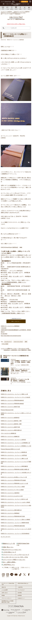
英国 (26, 341)
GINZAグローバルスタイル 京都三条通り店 (11, 510)
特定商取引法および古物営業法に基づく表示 (7, 601)
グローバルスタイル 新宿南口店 (8, 433)
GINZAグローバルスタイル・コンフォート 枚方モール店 (14, 499)
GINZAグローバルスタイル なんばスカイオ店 (12, 496)
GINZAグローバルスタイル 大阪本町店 (10, 492)
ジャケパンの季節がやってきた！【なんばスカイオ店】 (15, 348)
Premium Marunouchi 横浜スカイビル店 (10, 449)
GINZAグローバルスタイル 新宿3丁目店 (10, 406)
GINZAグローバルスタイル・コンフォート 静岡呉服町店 (14, 466)
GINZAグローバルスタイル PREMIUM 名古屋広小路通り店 (15, 469)
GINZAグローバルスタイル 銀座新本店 (10, 417)
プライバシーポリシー (6, 598)
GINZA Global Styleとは (23, 583)
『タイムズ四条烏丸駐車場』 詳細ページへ (13, 282)
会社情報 (20, 592)
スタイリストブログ (18, 341)
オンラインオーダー (5, 536)
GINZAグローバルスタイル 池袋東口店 (10, 436)
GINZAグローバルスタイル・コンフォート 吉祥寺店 (13, 439)
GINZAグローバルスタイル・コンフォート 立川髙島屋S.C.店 (15, 442)
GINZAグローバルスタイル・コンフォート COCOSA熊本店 (15, 533)
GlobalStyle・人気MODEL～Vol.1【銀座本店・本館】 (17, 350)
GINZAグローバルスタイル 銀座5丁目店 (10, 427)
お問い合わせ (5, 592)
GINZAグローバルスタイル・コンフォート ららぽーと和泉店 (15, 502)
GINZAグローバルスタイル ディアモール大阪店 (12, 489)
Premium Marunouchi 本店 (7, 409)
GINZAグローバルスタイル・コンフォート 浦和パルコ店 (14, 458)
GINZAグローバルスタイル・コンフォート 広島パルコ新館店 (15, 519)
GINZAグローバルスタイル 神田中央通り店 (11, 430)
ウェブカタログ (21, 590)
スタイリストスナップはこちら (16, 24)
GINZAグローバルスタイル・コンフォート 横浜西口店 (14, 452)
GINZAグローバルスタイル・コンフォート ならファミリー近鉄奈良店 (16, 506)
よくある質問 (5, 590)
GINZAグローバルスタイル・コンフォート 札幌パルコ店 (14, 394)
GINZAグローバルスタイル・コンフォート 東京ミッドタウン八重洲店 (16, 413)
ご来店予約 (20, 587)
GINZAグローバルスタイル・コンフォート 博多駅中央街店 (15, 522)
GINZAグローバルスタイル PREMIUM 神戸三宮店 (13, 516)
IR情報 (3, 595)
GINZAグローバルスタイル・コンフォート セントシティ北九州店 (16, 529)
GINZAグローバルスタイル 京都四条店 (10, 513)
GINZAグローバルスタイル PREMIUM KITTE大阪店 (13, 480)
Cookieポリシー (21, 598)
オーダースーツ (8, 341)
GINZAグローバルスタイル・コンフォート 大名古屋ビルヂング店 (16, 473)
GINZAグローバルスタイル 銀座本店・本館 (11, 420)
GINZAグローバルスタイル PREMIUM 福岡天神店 (13, 525)
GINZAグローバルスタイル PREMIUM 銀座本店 (12, 400)
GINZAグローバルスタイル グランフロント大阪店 (13, 486)
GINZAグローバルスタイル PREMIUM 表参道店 (12, 403)
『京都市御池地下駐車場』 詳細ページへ (13, 313)
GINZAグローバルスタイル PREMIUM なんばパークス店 (14, 483)
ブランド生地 (5, 343)
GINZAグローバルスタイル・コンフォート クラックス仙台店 (15, 397)
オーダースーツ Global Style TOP (8, 584)
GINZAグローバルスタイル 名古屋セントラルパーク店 (14, 477)
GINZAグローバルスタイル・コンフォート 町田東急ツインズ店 (16, 446)
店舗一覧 (4, 587)
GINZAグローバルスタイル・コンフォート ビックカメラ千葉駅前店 (16, 462)
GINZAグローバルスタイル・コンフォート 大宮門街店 (14, 455)
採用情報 (20, 595)
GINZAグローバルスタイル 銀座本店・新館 (11, 423)
